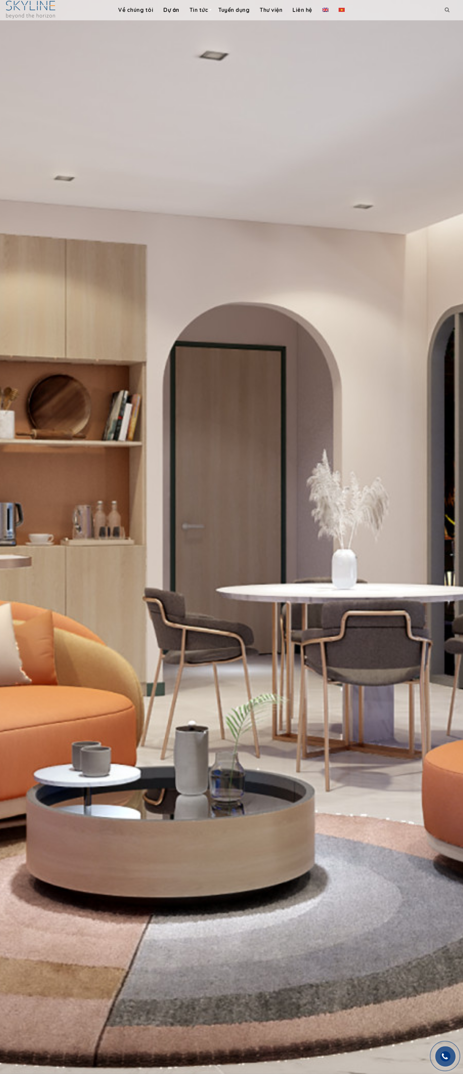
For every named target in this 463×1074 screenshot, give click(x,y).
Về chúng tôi (135, 9)
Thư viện (271, 9)
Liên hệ (302, 9)
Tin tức (198, 9)
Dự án (171, 9)
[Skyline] (30, 9)
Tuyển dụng (233, 9)
